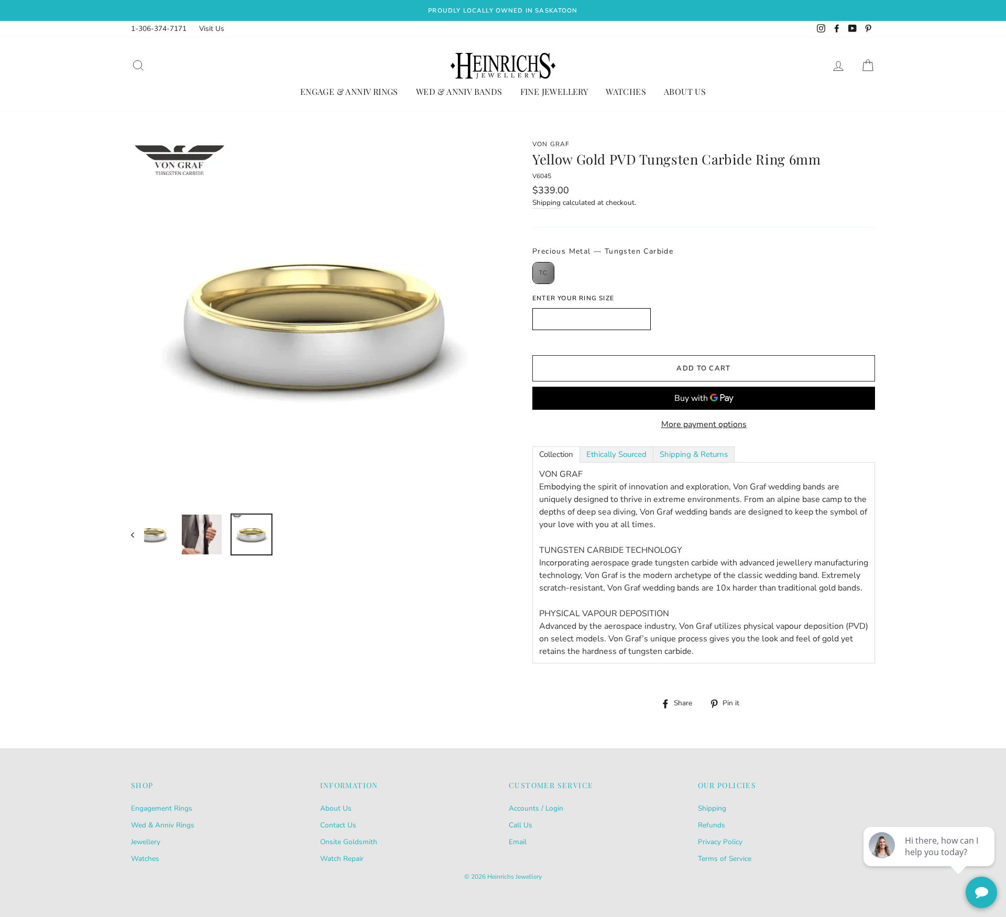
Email (518, 842)
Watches (626, 91)
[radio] (543, 273)
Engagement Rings (161, 808)
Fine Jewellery (554, 91)
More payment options (704, 424)
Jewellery (145, 842)
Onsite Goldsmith (348, 842)
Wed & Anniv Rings (162, 825)
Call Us (520, 825)
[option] (503, 10)
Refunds (711, 825)
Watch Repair (342, 859)
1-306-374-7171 (159, 29)
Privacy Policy (720, 842)
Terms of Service (724, 859)
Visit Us (211, 29)
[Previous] (137, 534)
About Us (685, 91)
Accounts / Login (536, 808)
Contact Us (338, 825)
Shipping (546, 203)
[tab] (556, 454)
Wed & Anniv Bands (459, 91)
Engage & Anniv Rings (349, 91)
